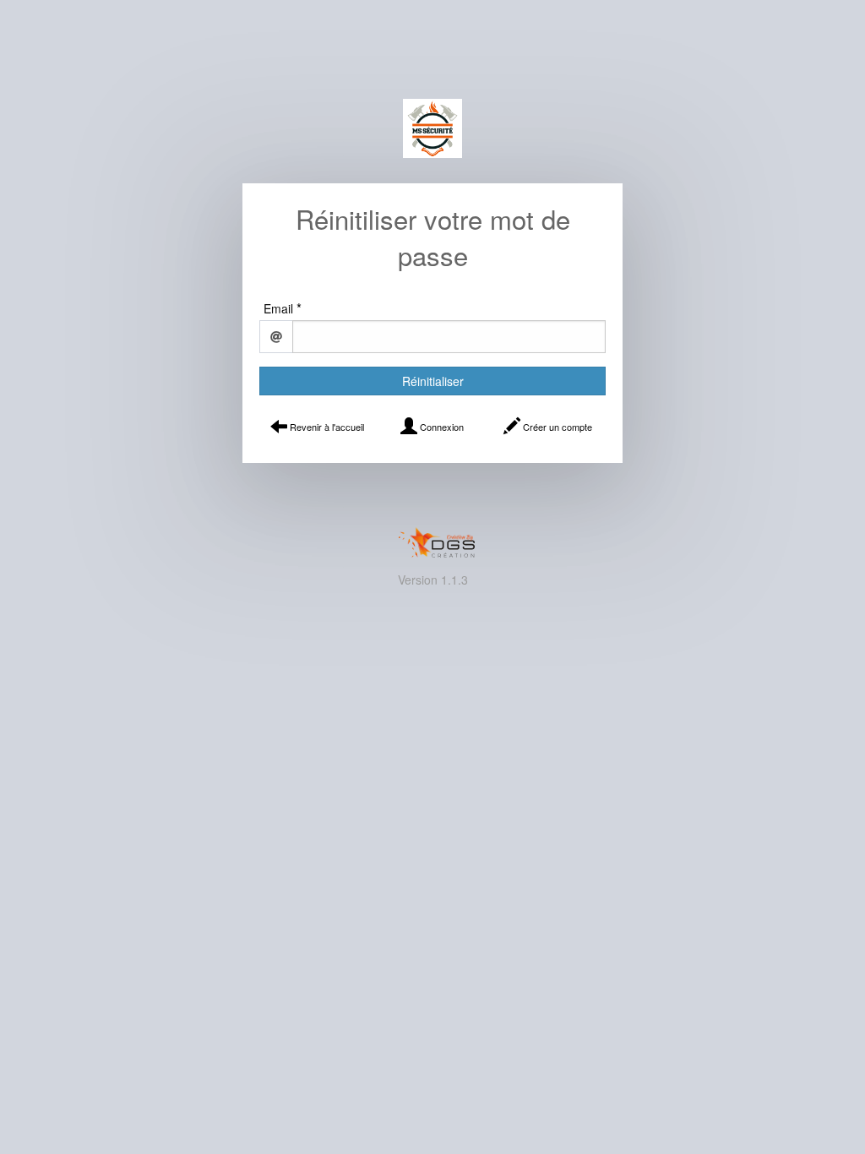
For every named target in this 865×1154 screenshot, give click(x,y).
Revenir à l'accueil (325, 426)
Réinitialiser (433, 381)
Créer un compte (556, 426)
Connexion (440, 426)
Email (278, 308)
